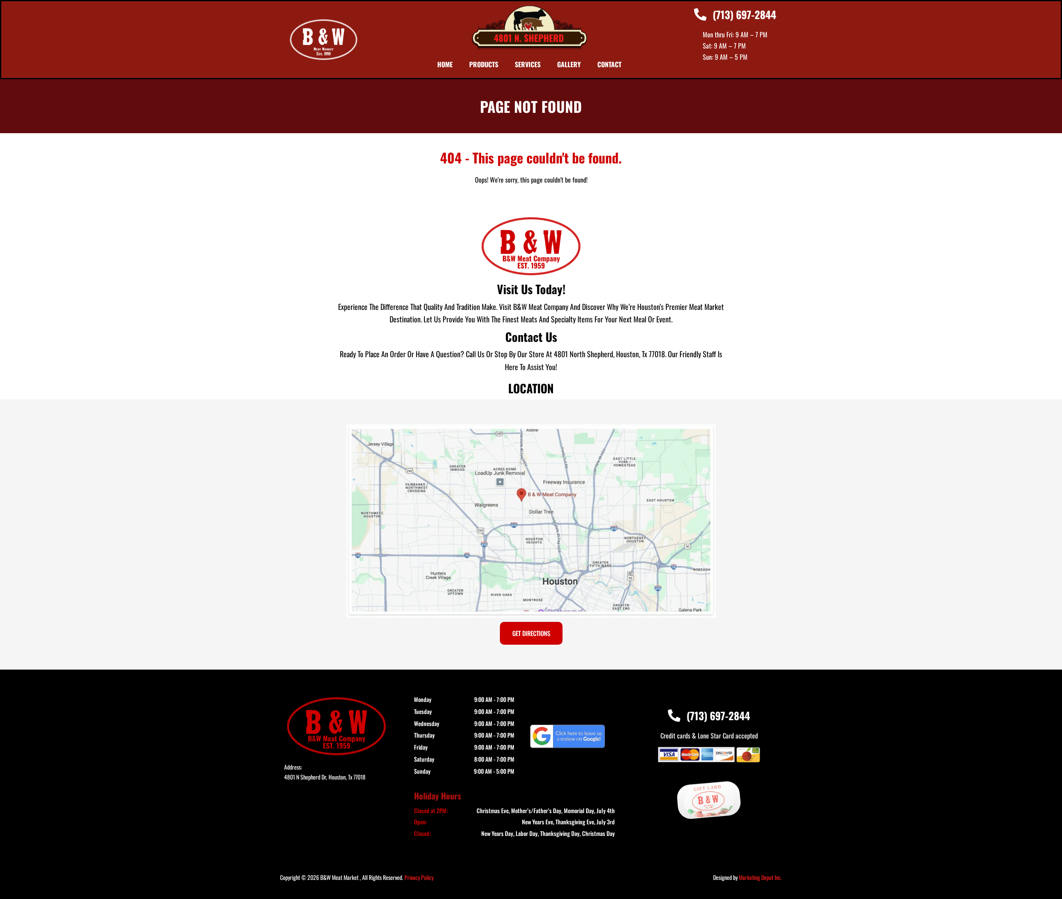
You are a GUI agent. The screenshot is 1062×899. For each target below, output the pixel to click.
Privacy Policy (419, 877)
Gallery (569, 64)
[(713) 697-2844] (700, 14)
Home (445, 64)
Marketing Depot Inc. (760, 877)
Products (483, 64)
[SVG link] (567, 736)
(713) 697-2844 (744, 14)
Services (528, 64)
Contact (609, 64)
